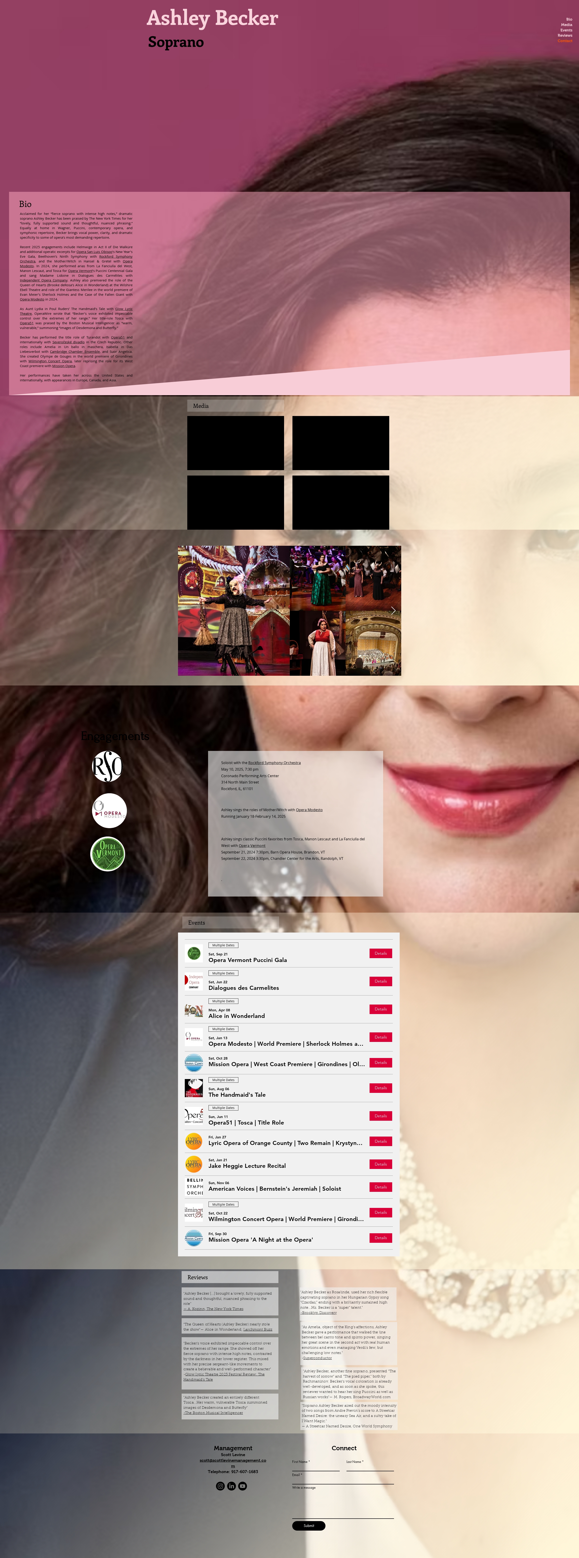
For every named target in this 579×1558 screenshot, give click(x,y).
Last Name (353, 1461)
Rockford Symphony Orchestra (274, 762)
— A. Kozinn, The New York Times (213, 1309)
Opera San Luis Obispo (94, 251)
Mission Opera (63, 365)
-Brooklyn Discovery (318, 1313)
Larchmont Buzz (257, 1330)
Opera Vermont (80, 270)
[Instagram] (220, 1486)
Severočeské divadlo (68, 342)
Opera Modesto (32, 299)
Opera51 (27, 323)
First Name (299, 1461)
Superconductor (317, 1358)
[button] (248, 960)
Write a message (304, 1487)
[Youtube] (242, 1486)
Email (296, 1474)
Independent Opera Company (43, 280)
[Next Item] (393, 610)
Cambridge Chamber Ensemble (75, 351)
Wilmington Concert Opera (50, 361)
